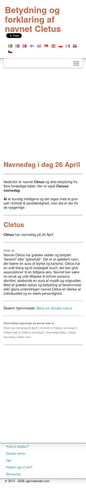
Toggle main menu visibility (76, 63)
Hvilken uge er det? (19, 467)
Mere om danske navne (54, 308)
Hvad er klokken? (17, 446)
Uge (8, 460)
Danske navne (15, 453)
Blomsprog (13, 474)
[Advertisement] (43, 115)
